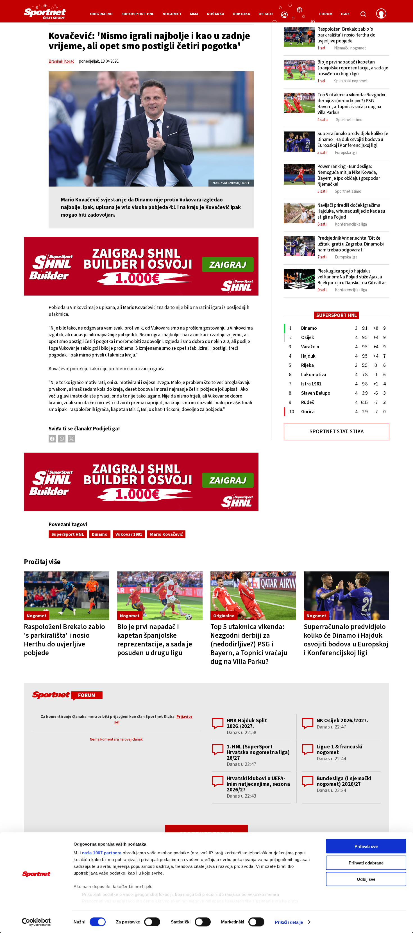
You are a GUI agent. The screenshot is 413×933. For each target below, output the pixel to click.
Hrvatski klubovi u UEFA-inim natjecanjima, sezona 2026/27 (258, 784)
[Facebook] (52, 438)
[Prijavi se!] (381, 14)
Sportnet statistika (337, 431)
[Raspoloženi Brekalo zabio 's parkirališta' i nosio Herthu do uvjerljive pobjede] (66, 596)
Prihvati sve (366, 846)
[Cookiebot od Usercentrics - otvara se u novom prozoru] (36, 922)
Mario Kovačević (166, 534)
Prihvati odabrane (366, 862)
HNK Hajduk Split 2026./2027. (247, 723)
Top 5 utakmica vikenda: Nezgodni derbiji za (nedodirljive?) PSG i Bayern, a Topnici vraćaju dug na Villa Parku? (248, 644)
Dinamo (100, 534)
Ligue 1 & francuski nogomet (339, 749)
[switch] (152, 921)
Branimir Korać (61, 61)
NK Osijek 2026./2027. (342, 721)
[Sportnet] (45, 13)
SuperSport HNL (67, 534)
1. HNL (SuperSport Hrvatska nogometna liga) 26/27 (258, 752)
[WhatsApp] (61, 438)
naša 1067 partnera (102, 852)
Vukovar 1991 (128, 534)
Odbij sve (366, 879)
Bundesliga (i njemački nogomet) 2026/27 (344, 781)
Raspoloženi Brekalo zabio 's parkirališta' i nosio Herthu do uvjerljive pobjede (64, 640)
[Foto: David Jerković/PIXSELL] (151, 129)
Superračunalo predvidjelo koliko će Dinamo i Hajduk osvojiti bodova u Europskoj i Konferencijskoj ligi (346, 640)
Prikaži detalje (289, 922)
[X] (71, 438)
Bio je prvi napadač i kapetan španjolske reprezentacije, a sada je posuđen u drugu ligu (154, 640)
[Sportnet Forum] (66, 697)
